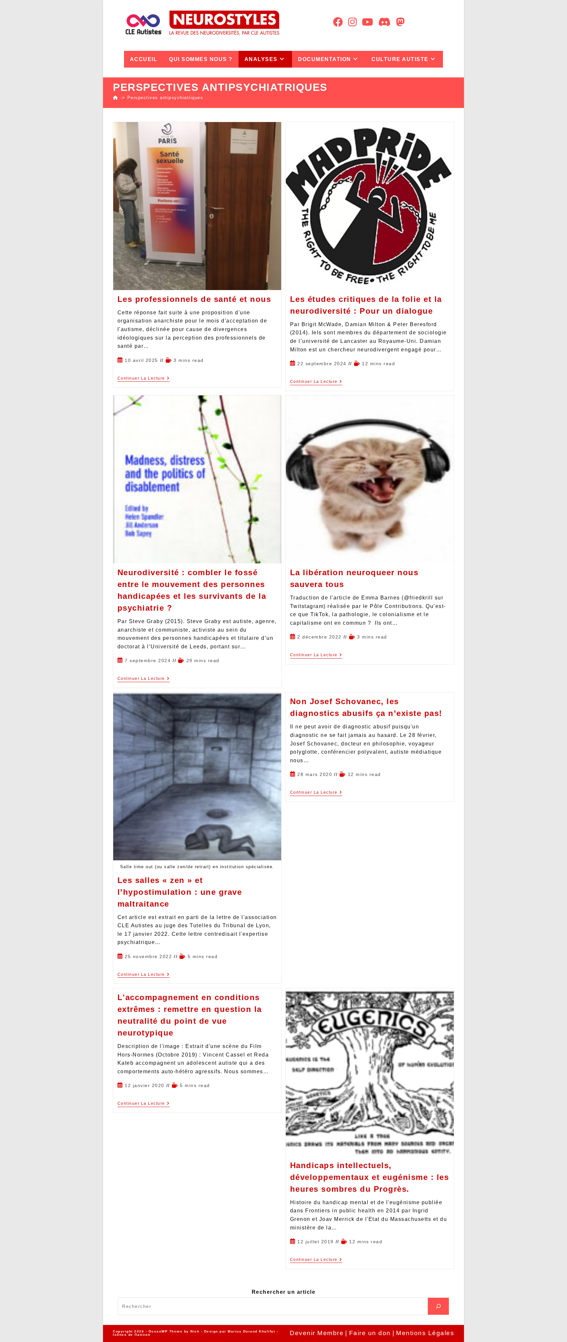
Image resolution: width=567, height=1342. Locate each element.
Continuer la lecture (143, 378)
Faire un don (370, 1333)
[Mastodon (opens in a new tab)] (400, 22)
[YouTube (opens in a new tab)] (367, 22)
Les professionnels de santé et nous (194, 299)
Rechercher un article (284, 1292)
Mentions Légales (425, 1333)
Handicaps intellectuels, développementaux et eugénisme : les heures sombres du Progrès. (369, 1177)
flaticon (142, 1334)
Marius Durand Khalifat (252, 1331)
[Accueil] (115, 97)
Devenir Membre (317, 1333)
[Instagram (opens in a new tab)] (352, 22)
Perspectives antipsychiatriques (165, 97)
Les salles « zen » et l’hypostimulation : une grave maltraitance (179, 892)
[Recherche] (438, 1306)
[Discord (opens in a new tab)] (384, 22)
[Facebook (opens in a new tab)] (338, 22)
